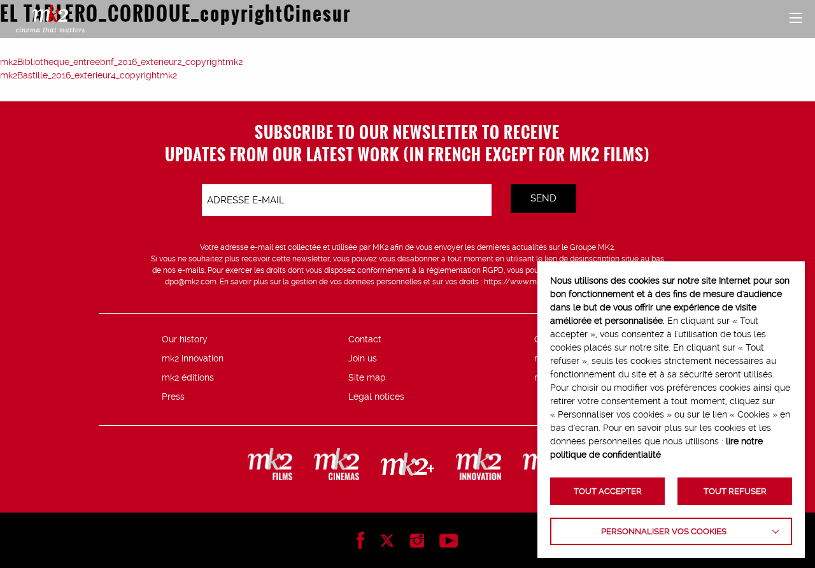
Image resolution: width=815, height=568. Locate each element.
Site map (367, 377)
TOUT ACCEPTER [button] (608, 491)
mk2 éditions (188, 377)
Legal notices (376, 396)
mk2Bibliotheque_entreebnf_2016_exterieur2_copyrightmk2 (121, 62)
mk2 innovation (192, 358)
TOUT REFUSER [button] (735, 491)
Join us (362, 358)
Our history (185, 339)
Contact (364, 339)
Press (173, 396)
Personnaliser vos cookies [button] (663, 531)
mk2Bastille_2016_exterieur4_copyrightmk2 (88, 75)
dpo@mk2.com (190, 281)
